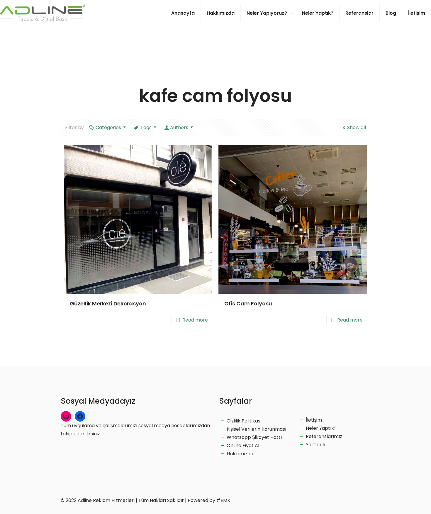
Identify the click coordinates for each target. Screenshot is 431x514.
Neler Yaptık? (321, 428)
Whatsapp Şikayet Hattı (254, 437)
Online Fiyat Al (243, 445)
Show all (356, 127)
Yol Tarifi (315, 444)
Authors (179, 127)
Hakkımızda (240, 453)
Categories (108, 127)
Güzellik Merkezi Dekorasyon (108, 303)
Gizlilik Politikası (244, 420)
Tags (146, 127)
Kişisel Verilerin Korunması (256, 429)
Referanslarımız (324, 436)
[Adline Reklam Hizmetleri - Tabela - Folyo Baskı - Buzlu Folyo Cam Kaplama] (42, 13)
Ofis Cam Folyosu (248, 303)
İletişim (314, 420)
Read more (195, 320)
